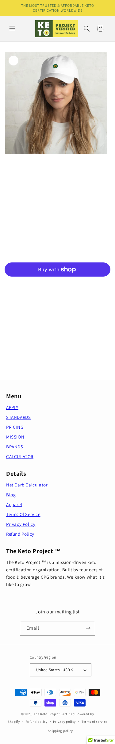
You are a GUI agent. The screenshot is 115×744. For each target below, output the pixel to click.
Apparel (14, 504)
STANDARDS (18, 417)
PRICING (14, 427)
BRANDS (14, 447)
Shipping (11, 208)
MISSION (15, 437)
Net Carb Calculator (27, 485)
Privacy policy (64, 721)
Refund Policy (20, 534)
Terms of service (94, 721)
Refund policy (37, 721)
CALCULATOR (19, 456)
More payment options (57, 284)
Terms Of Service (23, 514)
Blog (11, 495)
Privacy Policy (20, 524)
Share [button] (16, 350)
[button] (12, 28)
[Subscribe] (88, 628)
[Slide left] (44, 166)
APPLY (12, 407)
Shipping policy (60, 731)
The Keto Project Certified (54, 714)
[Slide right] (71, 166)
